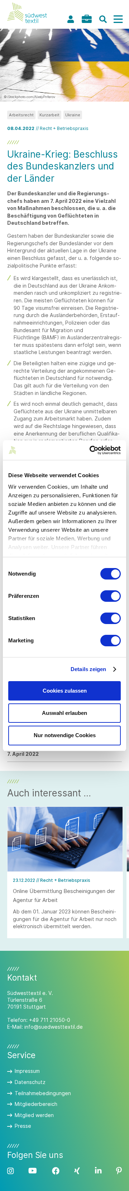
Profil (71, 19)
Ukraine (72, 114)
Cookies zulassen (65, 691)
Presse (23, 1126)
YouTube (32, 1171)
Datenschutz (30, 1082)
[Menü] (118, 19)
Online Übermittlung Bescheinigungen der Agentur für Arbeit (64, 895)
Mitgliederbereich (36, 1104)
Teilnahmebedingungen (43, 1093)
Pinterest (119, 1171)
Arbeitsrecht (21, 114)
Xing (77, 1171)
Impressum (27, 1071)
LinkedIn (98, 1171)
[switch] (110, 596)
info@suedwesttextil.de (53, 1027)
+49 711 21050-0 (49, 1020)
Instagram (10, 1171)
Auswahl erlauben (64, 713)
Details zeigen (88, 669)
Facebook (55, 1171)
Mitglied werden (34, 1115)
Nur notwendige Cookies (65, 735)
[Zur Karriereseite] (87, 19)
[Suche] (103, 19)
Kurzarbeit (49, 114)
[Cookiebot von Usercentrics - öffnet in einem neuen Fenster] (91, 450)
